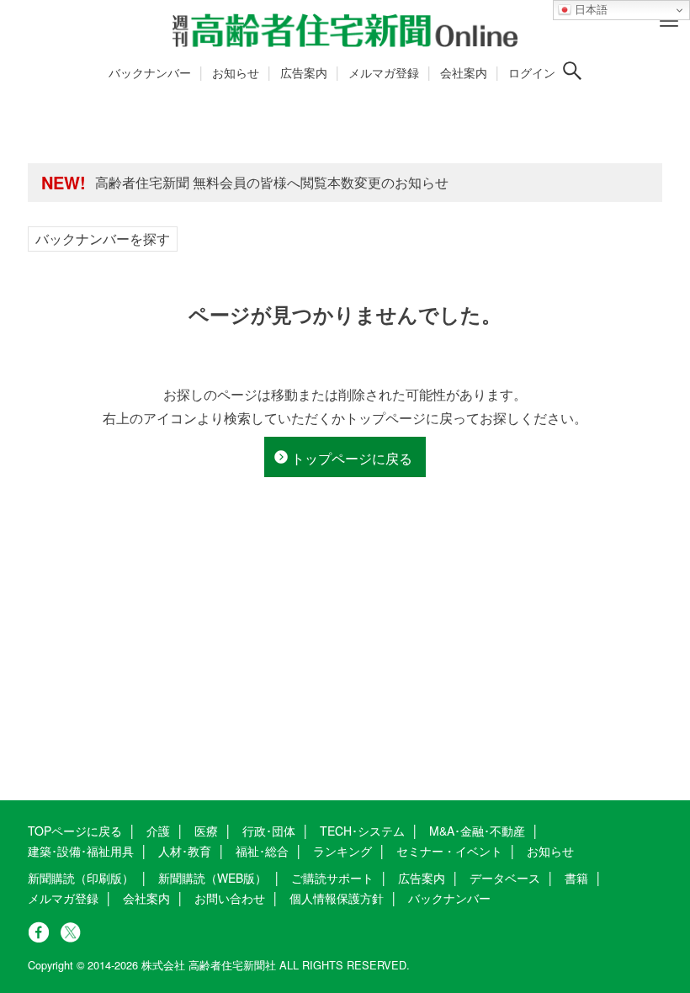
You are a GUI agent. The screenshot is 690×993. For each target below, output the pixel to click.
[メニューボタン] (669, 21)
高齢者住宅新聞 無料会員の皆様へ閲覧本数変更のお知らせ (271, 182)
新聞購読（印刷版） (81, 877)
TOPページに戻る (75, 830)
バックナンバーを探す (102, 238)
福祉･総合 (262, 850)
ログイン (531, 72)
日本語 (589, 9)
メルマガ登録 (383, 72)
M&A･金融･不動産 (477, 830)
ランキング (342, 850)
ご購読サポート (332, 877)
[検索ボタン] (572, 71)
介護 (158, 830)
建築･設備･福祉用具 (81, 850)
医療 (206, 830)
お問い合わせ (229, 897)
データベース (505, 877)
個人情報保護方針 (336, 897)
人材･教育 (184, 850)
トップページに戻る (351, 458)
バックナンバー (150, 72)
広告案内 (303, 72)
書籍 (576, 877)
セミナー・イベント (449, 850)
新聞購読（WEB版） (212, 877)
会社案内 (463, 72)
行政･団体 (268, 830)
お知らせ (235, 72)
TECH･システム (362, 830)
